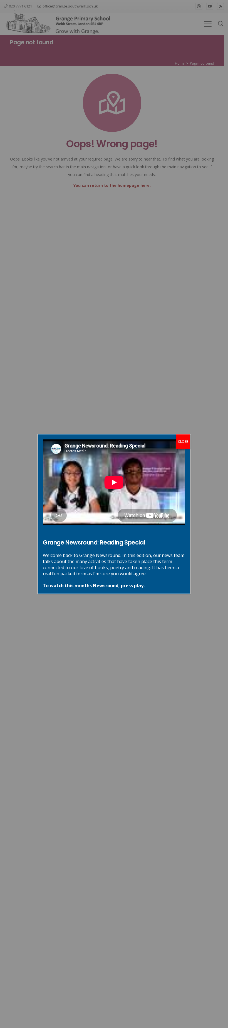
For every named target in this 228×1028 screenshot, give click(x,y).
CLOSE (183, 441)
